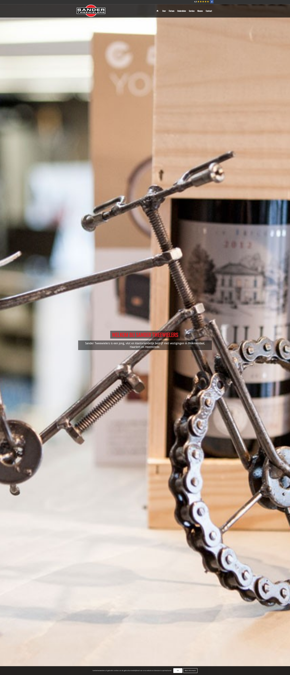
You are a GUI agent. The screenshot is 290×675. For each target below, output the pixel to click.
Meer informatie (190, 670)
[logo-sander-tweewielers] (91, 11)
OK (178, 670)
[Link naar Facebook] (212, 1)
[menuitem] (158, 11)
